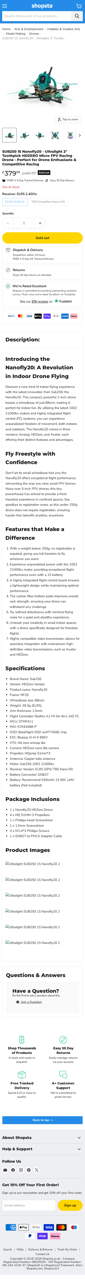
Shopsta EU (51, 1269)
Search (7, 1250)
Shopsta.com (34, 1269)
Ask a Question (31, 1002)
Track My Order (67, 1250)
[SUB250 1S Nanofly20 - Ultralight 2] (9, 135)
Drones (34, 34)
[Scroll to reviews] (42, 169)
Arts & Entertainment (28, 29)
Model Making (15, 34)
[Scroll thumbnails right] (78, 135)
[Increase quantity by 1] (40, 223)
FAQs (20, 1250)
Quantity (8, 213)
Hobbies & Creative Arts (63, 29)
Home (6, 29)
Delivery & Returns (40, 1250)
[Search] (77, 16)
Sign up (70, 1205)
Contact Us (42, 1254)
